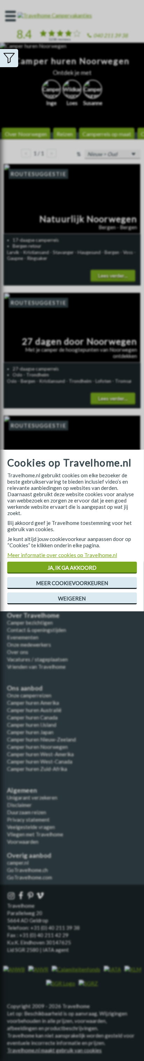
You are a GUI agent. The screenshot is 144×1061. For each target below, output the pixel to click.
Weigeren (72, 598)
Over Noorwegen (26, 134)
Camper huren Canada (32, 717)
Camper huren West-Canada (39, 761)
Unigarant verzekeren (32, 797)
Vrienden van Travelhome (36, 666)
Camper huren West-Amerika (40, 754)
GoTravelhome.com (29, 877)
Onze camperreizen (29, 695)
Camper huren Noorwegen (37, 747)
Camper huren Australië (34, 710)
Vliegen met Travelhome (35, 834)
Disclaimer (19, 805)
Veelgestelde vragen (31, 827)
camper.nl (18, 862)
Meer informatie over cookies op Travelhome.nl (62, 555)
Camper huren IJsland (31, 725)
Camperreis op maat (106, 134)
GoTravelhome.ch (27, 870)
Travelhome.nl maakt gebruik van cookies (54, 1050)
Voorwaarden (22, 841)
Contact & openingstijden (36, 630)
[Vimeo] (41, 896)
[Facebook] (22, 896)
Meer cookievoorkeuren (72, 583)
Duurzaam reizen (26, 812)
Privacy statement (28, 819)
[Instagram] (12, 896)
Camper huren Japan (30, 732)
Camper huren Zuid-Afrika (37, 769)
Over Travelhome (33, 615)
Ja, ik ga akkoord (72, 567)
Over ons (17, 652)
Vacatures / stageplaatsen (37, 659)
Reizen (65, 134)
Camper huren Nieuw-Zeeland (41, 739)
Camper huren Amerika (33, 703)
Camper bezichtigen (30, 622)
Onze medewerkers (29, 644)
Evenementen (22, 637)
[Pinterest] (31, 896)
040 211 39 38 (110, 35)
